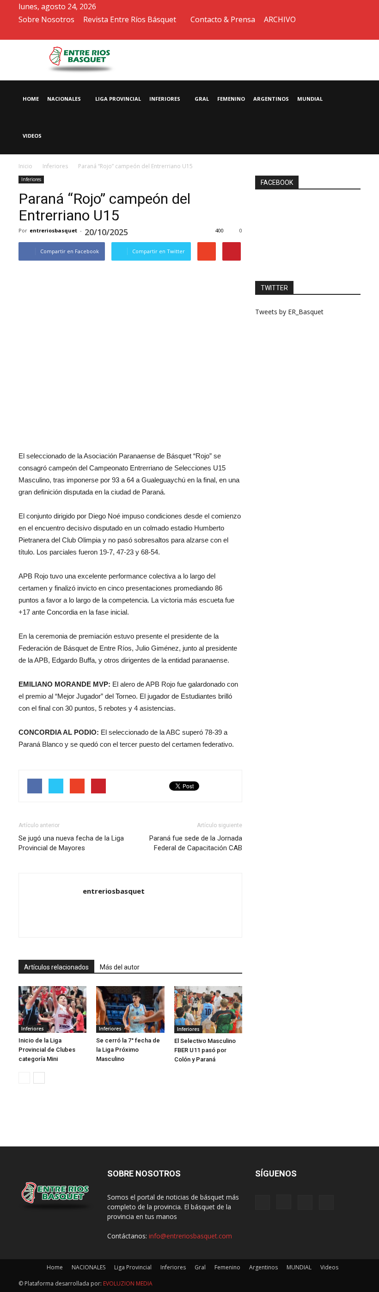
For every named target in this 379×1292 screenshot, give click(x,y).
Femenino (231, 98)
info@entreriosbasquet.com (190, 1235)
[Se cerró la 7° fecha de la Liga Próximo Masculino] (130, 1009)
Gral (202, 98)
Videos (32, 135)
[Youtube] (354, 33)
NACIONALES (64, 98)
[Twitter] (338, 33)
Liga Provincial (118, 98)
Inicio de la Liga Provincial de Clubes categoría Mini (46, 1049)
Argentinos (271, 98)
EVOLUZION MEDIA (127, 1283)
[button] (349, 117)
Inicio (25, 166)
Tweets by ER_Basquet (289, 311)
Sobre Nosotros (46, 19)
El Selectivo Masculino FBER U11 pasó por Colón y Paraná (205, 1050)
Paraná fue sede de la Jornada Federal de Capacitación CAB (195, 843)
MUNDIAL (310, 98)
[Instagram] (323, 33)
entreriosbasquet (53, 230)
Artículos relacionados (56, 967)
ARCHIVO (280, 19)
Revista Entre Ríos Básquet (129, 19)
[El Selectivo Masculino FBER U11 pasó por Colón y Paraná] (208, 1009)
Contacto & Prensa (222, 19)
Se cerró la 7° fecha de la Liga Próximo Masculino (128, 1049)
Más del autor (120, 967)
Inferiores (164, 98)
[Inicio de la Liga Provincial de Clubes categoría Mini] (52, 1009)
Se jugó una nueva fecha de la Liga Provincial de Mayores (71, 843)
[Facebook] (308, 33)
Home (31, 98)
